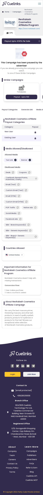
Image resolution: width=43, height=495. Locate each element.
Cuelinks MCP (32, 480)
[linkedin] (23, 366)
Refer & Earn (31, 467)
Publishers (31, 455)
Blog (32, 471)
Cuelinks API (31, 476)
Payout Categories (10, 109)
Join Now (31, 374)
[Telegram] (33, 366)
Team (12, 455)
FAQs (31, 463)
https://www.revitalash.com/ (29, 29)
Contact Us (12, 463)
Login (12, 374)
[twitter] (18, 366)
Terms (12, 472)
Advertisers (31, 459)
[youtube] (28, 366)
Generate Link (27, 109)
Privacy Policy (12, 467)
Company (12, 451)
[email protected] (23, 390)
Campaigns (31, 451)
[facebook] (12, 366)
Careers (12, 459)
